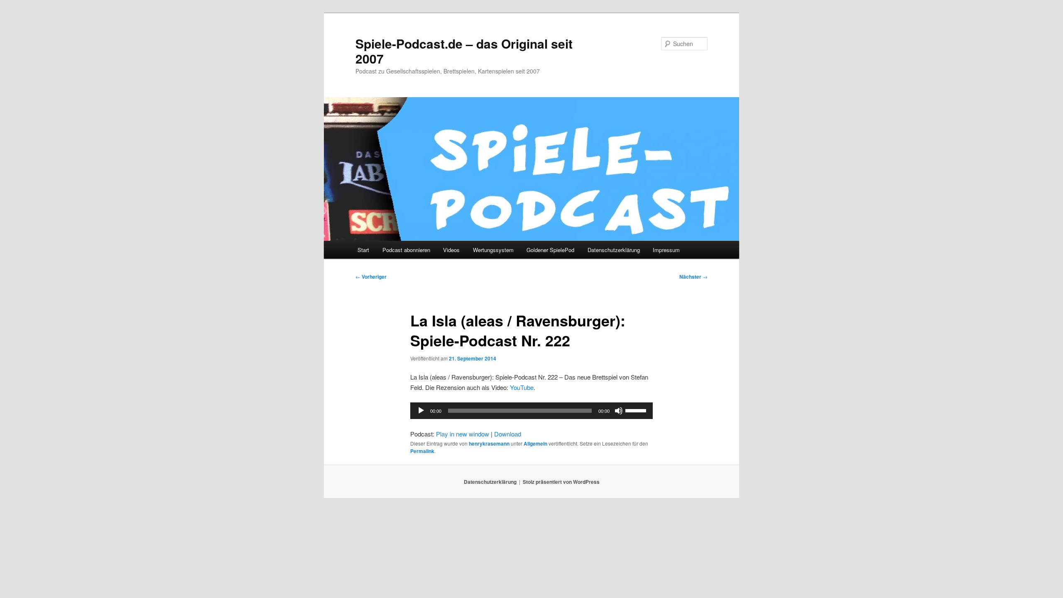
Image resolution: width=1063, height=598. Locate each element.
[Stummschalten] (619, 411)
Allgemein (535, 443)
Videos (451, 250)
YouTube (522, 387)
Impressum (666, 250)
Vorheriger (371, 276)
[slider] (637, 409)
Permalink (422, 451)
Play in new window (462, 433)
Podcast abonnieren (406, 250)
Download (507, 433)
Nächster (693, 276)
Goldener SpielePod (550, 250)
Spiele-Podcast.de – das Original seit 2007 (464, 50)
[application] (531, 410)
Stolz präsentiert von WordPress (561, 481)
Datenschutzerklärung (614, 250)
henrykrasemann (489, 443)
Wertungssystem (493, 250)
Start (363, 250)
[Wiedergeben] (421, 411)
